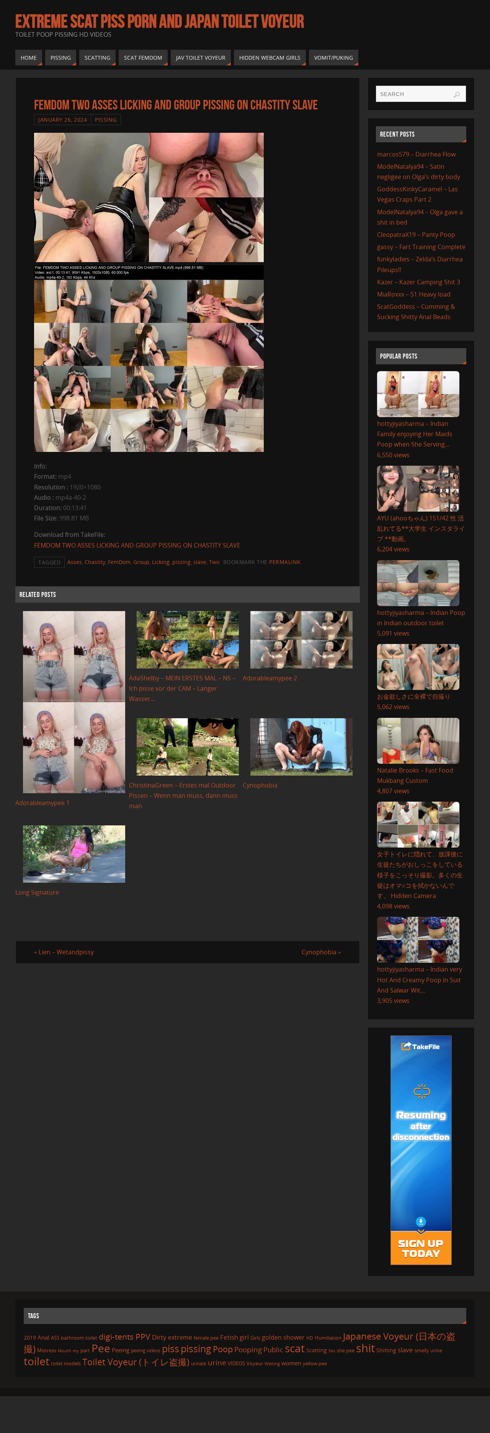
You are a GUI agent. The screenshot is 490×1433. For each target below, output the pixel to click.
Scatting (316, 1350)
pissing (181, 562)
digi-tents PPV (124, 1336)
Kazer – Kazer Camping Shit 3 (418, 282)
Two (214, 562)
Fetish (229, 1337)
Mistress (46, 1350)
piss (170, 1348)
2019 (30, 1337)
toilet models (66, 1363)
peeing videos (145, 1350)
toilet (36, 1361)
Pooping (248, 1350)
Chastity (95, 562)
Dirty (159, 1337)
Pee (100, 1348)
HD (309, 1338)
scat (295, 1348)
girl (244, 1337)
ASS (55, 1337)
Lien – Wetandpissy (64, 952)
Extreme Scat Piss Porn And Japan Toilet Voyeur (159, 21)
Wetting (272, 1363)
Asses (74, 562)
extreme (180, 1337)
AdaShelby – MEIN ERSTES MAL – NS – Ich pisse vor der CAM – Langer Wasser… (182, 688)
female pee (206, 1337)
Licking (161, 562)
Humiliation (328, 1337)
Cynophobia (260, 785)
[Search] (457, 95)
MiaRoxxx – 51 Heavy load (414, 294)
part (85, 1350)
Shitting (386, 1350)
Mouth (64, 1350)
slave (199, 562)
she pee (345, 1350)
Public (273, 1349)
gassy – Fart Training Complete (421, 247)
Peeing (120, 1350)
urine (217, 1362)
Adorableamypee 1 (42, 803)
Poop (223, 1349)
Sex (331, 1350)
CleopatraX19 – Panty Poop (416, 234)
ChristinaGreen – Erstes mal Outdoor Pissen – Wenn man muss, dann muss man (183, 795)
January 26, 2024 (62, 119)
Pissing (106, 119)
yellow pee (315, 1363)
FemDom (119, 562)
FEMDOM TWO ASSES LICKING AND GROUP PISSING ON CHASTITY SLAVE (137, 545)
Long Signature (37, 892)
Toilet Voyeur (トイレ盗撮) (135, 1362)
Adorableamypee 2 (270, 678)
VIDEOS (236, 1363)
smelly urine (428, 1350)
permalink (285, 562)
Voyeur (255, 1363)
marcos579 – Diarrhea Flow (416, 154)
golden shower (283, 1337)
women (291, 1363)
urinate (198, 1363)
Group (141, 562)
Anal (43, 1337)
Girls (255, 1337)
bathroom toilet (79, 1337)
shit (365, 1348)
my (76, 1350)
